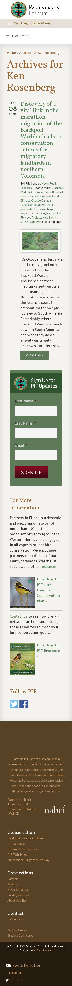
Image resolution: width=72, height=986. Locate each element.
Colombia (37, 192)
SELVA (24, 222)
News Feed (48, 183)
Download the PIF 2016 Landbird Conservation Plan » (49, 590)
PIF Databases (17, 844)
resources (49, 566)
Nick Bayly (48, 217)
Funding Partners (18, 895)
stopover (35, 222)
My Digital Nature (43, 950)
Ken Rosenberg (43, 209)
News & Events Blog (26, 965)
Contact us (18, 616)
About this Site (17, 900)
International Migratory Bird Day (28, 860)
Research (26, 188)
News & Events (17, 889)
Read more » (34, 355)
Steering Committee (20, 935)
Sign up (31, 472)
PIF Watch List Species (22, 849)
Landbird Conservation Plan (25, 838)
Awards (12, 884)
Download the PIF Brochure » (49, 651)
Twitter (16, 980)
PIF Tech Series (17, 854)
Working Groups (17, 930)
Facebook (15, 973)
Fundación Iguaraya (32, 205)
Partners (12, 879)
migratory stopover (32, 213)
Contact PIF (15, 919)
